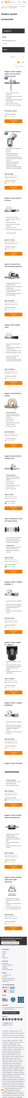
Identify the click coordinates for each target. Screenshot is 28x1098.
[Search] (16, 2)
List (16, 62)
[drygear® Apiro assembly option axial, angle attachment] (13, 890)
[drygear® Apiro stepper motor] (13, 335)
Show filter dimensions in (9, 40)
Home (3, 6)
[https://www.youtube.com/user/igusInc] (12, 1019)
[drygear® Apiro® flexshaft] (13, 771)
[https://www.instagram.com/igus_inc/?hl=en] (6, 1019)
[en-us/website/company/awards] (5, 1000)
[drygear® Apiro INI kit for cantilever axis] (13, 466)
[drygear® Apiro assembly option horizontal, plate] (13, 826)
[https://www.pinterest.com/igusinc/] (21, 1019)
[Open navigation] (2, 2)
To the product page (13, 121)
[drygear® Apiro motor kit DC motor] (13, 209)
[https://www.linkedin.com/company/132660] (9, 1019)
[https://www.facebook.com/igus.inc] (3, 1019)
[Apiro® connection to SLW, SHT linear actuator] (13, 529)
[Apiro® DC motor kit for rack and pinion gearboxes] (13, 275)
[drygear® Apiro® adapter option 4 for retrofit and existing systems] (13, 84)
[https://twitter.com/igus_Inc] (15, 1019)
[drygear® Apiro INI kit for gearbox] (13, 404)
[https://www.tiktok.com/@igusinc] (18, 1019)
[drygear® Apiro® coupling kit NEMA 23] (13, 713)
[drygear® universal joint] (13, 140)
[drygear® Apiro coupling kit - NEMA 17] (13, 653)
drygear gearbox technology (12, 6)
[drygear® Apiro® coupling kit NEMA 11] (13, 592)
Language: (8, 1023)
